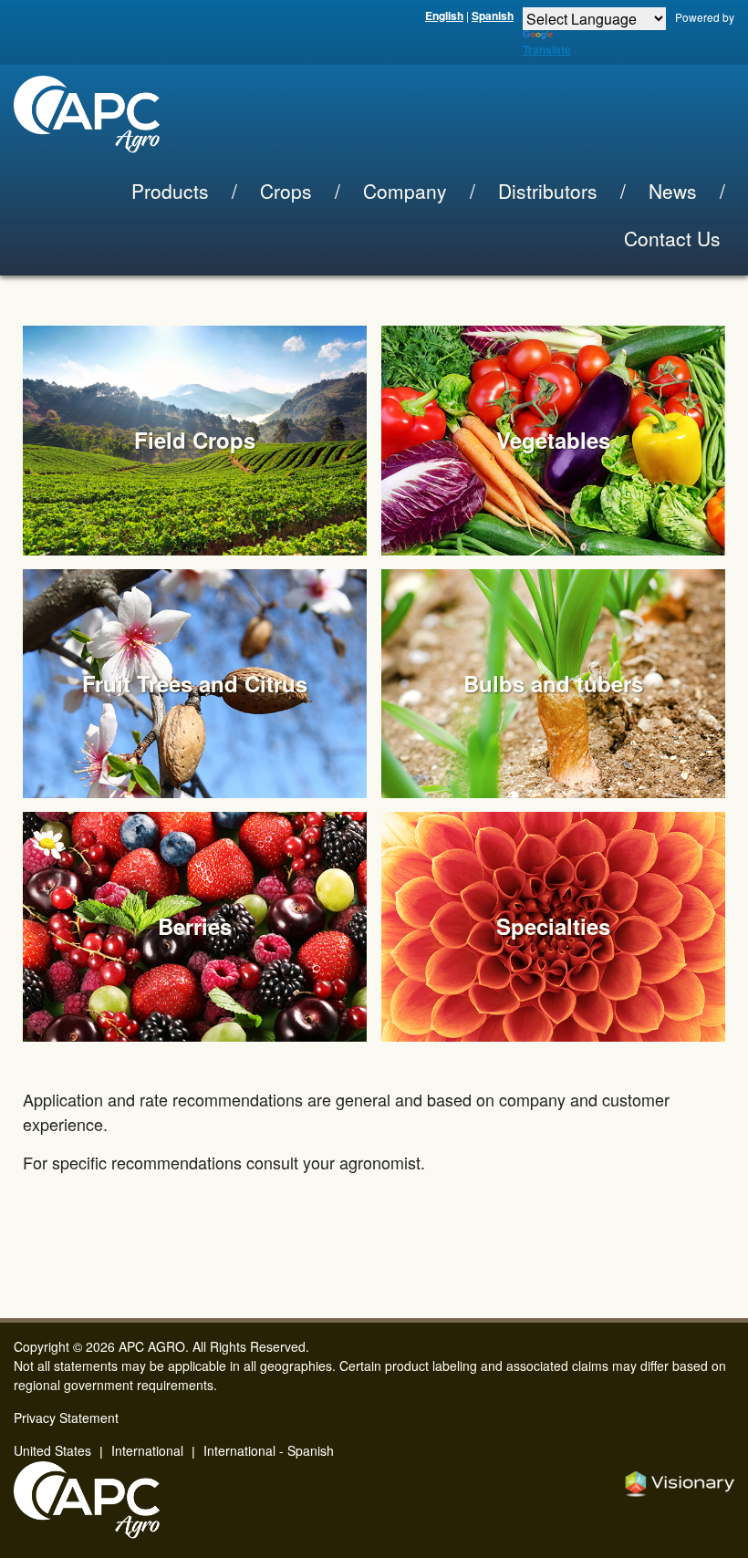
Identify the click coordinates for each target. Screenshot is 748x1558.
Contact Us (672, 238)
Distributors (547, 190)
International (147, 1450)
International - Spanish (268, 1450)
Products (170, 190)
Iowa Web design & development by (679, 1484)
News (673, 190)
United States (52, 1450)
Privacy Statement (66, 1417)
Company (405, 190)
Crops (286, 190)
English (444, 15)
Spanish (493, 15)
